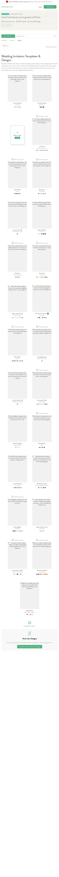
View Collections (7, 36)
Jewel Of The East (17, 484)
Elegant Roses (29, 610)
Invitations (12, 40)
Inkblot (42, 445)
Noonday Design (42, 572)
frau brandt (17, 105)
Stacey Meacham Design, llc (29, 612)
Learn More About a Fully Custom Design (29, 647)
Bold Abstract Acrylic (42, 484)
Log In (40, 7)
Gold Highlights (17, 527)
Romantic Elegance (17, 443)
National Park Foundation (17, 231)
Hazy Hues (17, 273)
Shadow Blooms (42, 443)
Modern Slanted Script (17, 314)
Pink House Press (17, 445)
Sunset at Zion (16, 230)
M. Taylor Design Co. (17, 315)
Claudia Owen (17, 528)
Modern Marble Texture (42, 527)
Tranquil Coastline (16, 400)
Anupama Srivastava (17, 275)
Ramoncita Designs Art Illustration (42, 485)
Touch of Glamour (17, 103)
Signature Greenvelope (41, 148)
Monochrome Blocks (42, 570)
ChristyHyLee (42, 191)
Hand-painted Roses (42, 400)
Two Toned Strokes (42, 103)
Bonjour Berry (42, 105)
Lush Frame (42, 146)
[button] (17, 88)
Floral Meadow (17, 190)
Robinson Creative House (17, 572)
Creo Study (42, 275)
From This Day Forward (40, 313)
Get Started (50, 7)
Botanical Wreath (42, 230)
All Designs (3, 40)
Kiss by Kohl (17, 485)
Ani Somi (17, 358)
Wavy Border (17, 357)
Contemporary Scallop (17, 570)
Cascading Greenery (42, 357)
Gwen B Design (42, 402)
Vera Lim (17, 191)
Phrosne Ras (41, 231)
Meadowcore (42, 190)
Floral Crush (42, 273)
